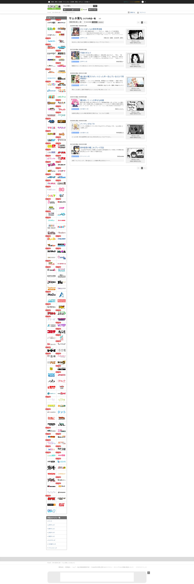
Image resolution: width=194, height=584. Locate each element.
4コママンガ (51, 540)
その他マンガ (52, 544)
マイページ (143, 12)
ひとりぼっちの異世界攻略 (91, 29)
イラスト (76, 9)
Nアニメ (81, 1)
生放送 (60, 1)
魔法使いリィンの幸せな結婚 (92, 100)
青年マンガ (51, 528)
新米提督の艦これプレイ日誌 (92, 148)
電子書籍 (93, 9)
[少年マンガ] (83, 38)
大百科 (72, 1)
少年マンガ (51, 525)
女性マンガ (51, 536)
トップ (68, 9)
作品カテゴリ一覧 (53, 518)
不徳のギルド (85, 53)
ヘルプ (74, 567)
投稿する (132, 12)
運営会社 (61, 567)
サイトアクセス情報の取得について (123, 567)
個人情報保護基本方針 (83, 567)
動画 (52, 1)
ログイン (126, 1)
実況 (76, 1)
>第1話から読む (135, 41)
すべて (50, 521)
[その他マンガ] (84, 109)
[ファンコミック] (84, 156)
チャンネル (66, 1)
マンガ (85, 9)
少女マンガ (51, 532)
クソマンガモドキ (87, 124)
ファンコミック (52, 548)
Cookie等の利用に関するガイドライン (101, 567)
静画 (56, 1)
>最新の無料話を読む (135, 42)
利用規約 (67, 567)
